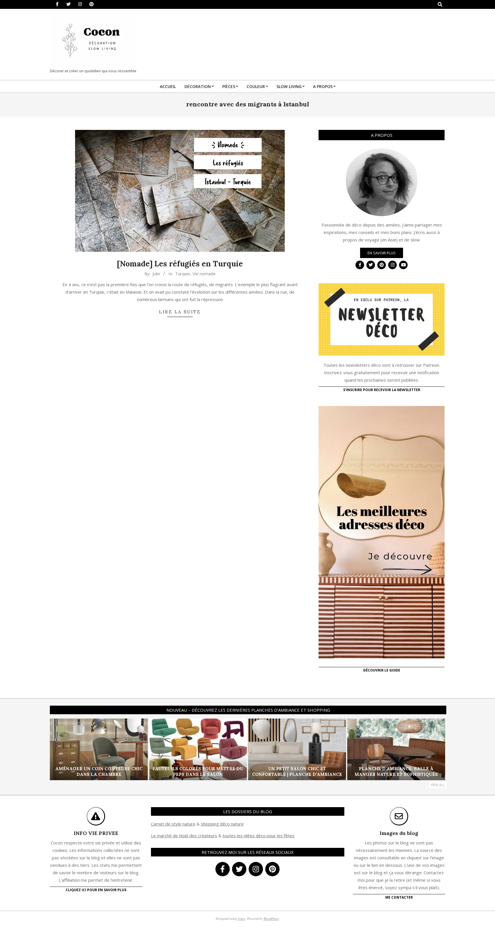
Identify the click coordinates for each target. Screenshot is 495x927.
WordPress (271, 918)
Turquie (182, 273)
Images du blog (399, 833)
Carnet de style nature (173, 824)
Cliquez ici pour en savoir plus (96, 889)
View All (438, 784)
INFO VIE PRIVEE (96, 833)
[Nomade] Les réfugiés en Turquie (180, 263)
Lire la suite (180, 312)
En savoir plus (382, 252)
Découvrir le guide (381, 670)
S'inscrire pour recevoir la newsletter (381, 389)
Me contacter (399, 897)
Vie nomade (204, 273)
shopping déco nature (222, 824)
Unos (241, 918)
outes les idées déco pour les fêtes (259, 835)
